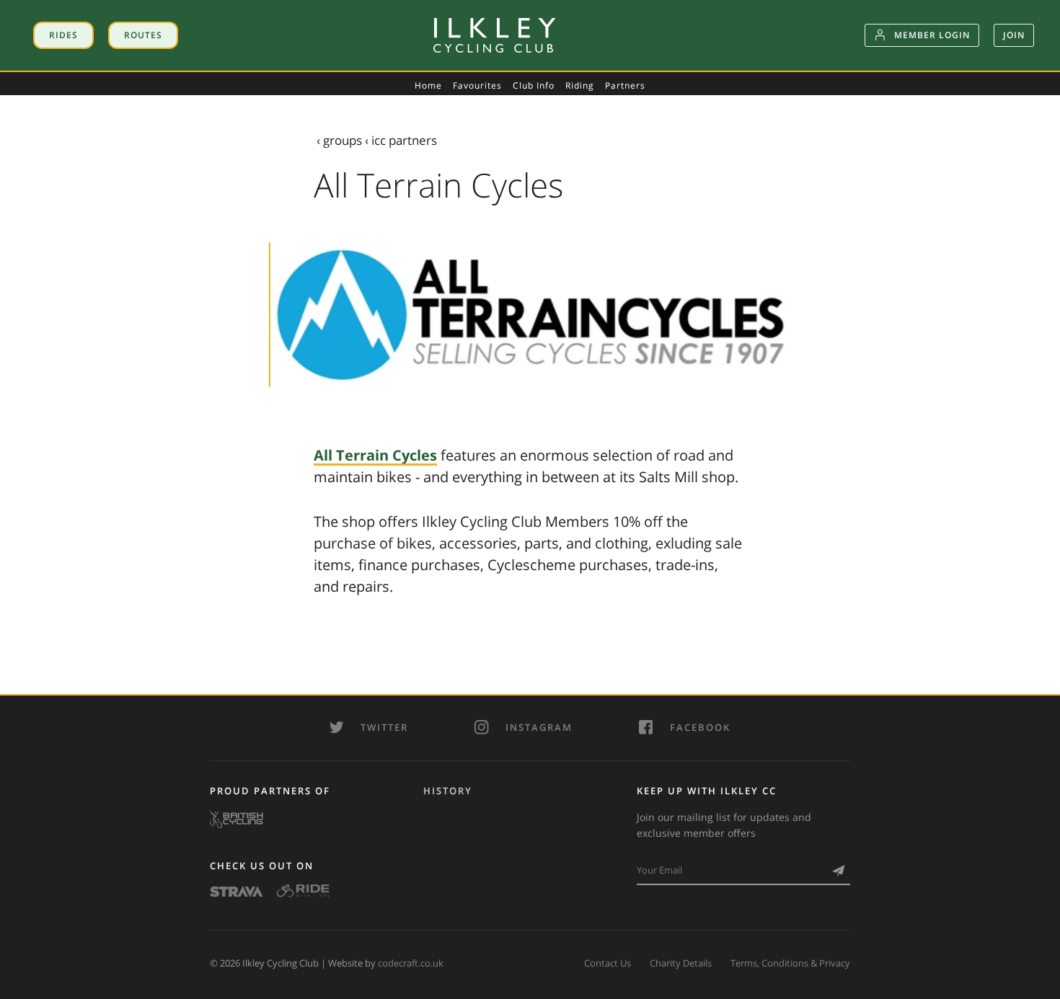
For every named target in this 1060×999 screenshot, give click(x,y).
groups (342, 140)
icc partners (404, 140)
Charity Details (681, 962)
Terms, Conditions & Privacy (790, 962)
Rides (63, 35)
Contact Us (607, 962)
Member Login (932, 35)
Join (1014, 35)
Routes (143, 35)
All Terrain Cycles (375, 455)
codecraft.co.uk (410, 962)
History (447, 790)
